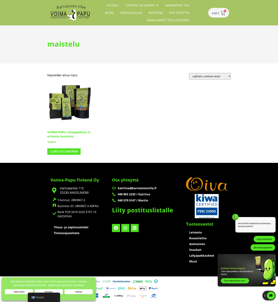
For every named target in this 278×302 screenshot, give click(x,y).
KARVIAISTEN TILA (177, 5)
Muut (193, 261)
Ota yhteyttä (179, 13)
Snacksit (195, 250)
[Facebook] (116, 228)
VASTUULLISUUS (131, 13)
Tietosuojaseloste (66, 233)
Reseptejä (156, 13)
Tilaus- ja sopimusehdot (71, 227)
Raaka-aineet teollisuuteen (168, 20)
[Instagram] (125, 228)
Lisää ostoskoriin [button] (64, 151)
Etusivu (113, 5)
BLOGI (109, 13)
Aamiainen (197, 244)
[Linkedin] (135, 228)
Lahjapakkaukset (201, 255)
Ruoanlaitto (198, 238)
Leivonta (195, 232)
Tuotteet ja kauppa (139, 5)
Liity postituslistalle (142, 210)
